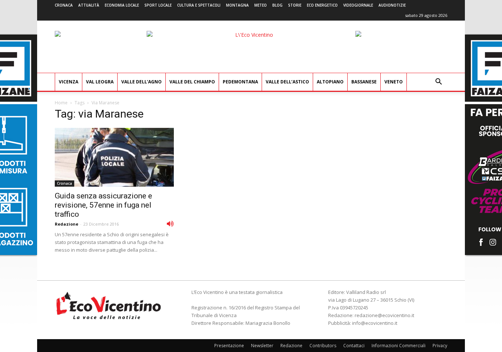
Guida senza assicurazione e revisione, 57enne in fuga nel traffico (103, 205)
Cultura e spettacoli (198, 5)
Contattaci (354, 345)
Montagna (237, 5)
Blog (277, 5)
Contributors (322, 345)
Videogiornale (358, 5)
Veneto (393, 82)
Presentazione (229, 345)
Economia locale (122, 5)
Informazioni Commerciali (399, 345)
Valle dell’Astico (287, 82)
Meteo (260, 5)
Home (61, 103)
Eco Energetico (322, 5)
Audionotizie (392, 5)
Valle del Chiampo (192, 82)
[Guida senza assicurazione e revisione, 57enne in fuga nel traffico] (114, 157)
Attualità (88, 5)
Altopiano (330, 82)
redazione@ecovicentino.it (384, 315)
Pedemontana (240, 82)
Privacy (440, 345)
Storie (294, 5)
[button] (438, 82)
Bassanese (364, 82)
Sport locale (158, 5)
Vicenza (68, 82)
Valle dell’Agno (141, 82)
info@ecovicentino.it (374, 323)
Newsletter (262, 345)
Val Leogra (100, 82)
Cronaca (64, 5)
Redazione (66, 224)
